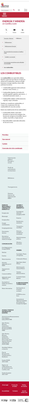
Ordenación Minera (21, 259)
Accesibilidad (5, 391)
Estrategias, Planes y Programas (21, 254)
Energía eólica (5, 219)
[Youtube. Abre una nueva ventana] (14, 30)
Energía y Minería (8, 38)
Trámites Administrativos (20, 272)
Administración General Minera (20, 267)
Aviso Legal (5, 385)
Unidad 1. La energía (10, 57)
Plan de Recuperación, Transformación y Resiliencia (6, 354)
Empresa (18, 218)
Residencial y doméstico (19, 222)
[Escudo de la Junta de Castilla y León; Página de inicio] (5, 7)
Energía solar (5, 213)
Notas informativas (7, 288)
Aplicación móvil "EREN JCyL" (6, 277)
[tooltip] (19, 10)
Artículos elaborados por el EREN (6, 264)
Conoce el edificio (6, 274)
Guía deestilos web (24, 391)
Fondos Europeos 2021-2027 (6, 373)
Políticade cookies (24, 385)
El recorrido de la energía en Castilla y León (13, 52)
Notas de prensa (6, 259)
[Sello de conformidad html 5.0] (12, 401)
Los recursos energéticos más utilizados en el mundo (14, 63)
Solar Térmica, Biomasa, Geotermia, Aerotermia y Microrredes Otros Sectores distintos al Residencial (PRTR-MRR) (7, 339)
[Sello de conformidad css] (4, 401)
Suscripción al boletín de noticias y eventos (7, 283)
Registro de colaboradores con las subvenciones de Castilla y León (7, 367)
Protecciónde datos (15, 385)
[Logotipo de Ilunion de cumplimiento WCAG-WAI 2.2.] (23, 401)
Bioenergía (5, 216)
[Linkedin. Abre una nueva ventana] (22, 30)
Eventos (4, 255)
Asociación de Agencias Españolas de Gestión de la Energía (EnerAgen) (21, 301)
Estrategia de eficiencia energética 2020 (20, 213)
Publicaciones (8, 42)
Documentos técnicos (5, 232)
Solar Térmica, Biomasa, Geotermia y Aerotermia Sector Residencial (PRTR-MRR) (7, 326)
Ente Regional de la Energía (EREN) (7, 248)
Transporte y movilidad (19, 227)
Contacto (15, 391)
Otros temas (25, 10)
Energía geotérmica (7, 228)
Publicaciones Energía (10, 46)
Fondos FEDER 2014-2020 (6, 361)
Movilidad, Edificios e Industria (7, 348)
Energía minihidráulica (6, 223)
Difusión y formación (19, 243)
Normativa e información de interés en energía (6, 238)
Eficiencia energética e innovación (19, 232)
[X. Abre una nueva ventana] (6, 30)
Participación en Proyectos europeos (20, 289)
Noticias (4, 252)
